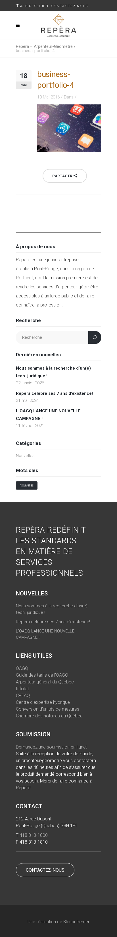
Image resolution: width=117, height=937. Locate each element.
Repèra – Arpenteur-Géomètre (44, 46)
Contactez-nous (70, 6)
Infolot (22, 688)
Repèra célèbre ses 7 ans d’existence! (54, 393)
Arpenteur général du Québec (45, 682)
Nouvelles (25, 455)
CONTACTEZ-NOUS (45, 870)
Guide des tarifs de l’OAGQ (42, 675)
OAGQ (22, 668)
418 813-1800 (34, 6)
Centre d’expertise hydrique (43, 702)
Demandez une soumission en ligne (51, 747)
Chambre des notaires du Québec (49, 716)
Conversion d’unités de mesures (47, 709)
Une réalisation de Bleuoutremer (58, 921)
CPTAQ (23, 695)
